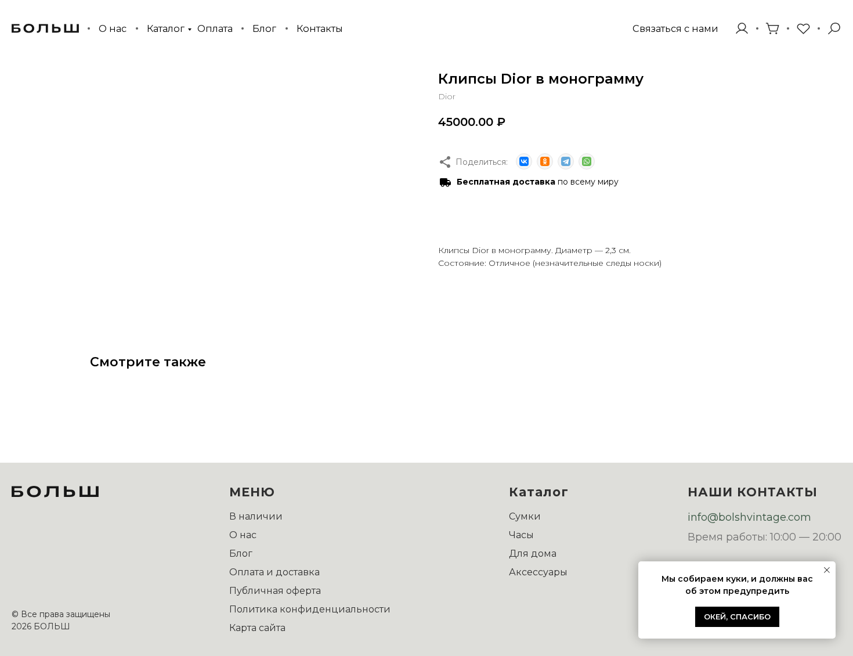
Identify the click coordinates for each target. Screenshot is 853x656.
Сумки (525, 516)
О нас (112, 28)
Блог (264, 28)
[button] (675, 28)
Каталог (166, 28)
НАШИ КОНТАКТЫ (753, 492)
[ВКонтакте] (524, 161)
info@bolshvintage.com (749, 517)
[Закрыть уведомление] (827, 570)
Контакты (320, 28)
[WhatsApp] (587, 161)
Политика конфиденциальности (310, 609)
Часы (521, 534)
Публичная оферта (275, 590)
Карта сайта (257, 627)
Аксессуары (538, 572)
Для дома (532, 553)
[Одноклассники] (545, 161)
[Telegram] (566, 161)
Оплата (215, 28)
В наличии (256, 516)
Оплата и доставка (274, 572)
